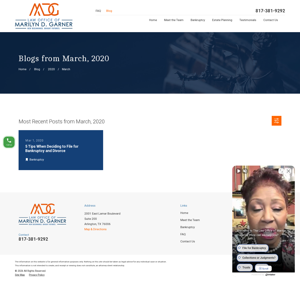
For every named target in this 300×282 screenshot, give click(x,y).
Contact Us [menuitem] (270, 20)
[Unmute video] (238, 171)
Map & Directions (95, 229)
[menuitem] (20, 275)
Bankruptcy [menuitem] (198, 20)
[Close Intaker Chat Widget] (288, 171)
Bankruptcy (187, 227)
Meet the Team (190, 220)
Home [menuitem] (153, 20)
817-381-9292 (270, 11)
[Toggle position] (281, 171)
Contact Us (187, 241)
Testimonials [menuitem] (247, 20)
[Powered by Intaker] (270, 275)
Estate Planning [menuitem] (222, 20)
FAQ (98, 11)
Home (184, 213)
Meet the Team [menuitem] (174, 20)
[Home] (44, 16)
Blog (109, 11)
